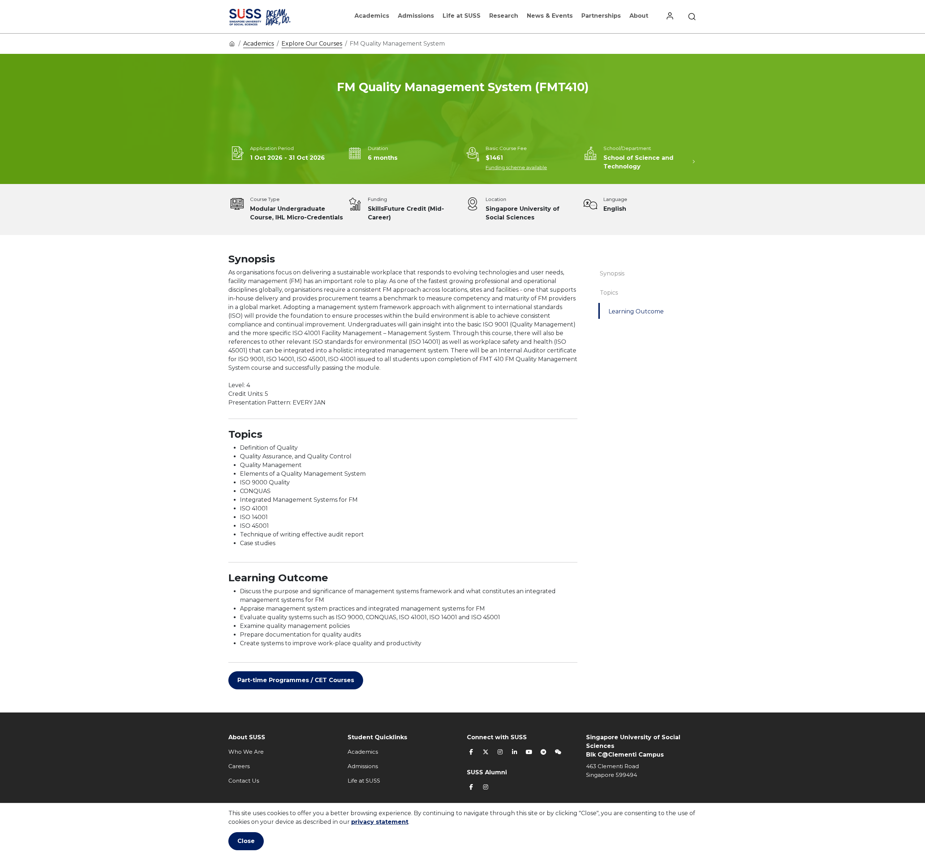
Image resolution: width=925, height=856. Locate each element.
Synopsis (612, 273)
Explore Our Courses (311, 43)
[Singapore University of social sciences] (272, 16)
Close (246, 841)
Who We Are (246, 751)
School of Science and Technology (638, 162)
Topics (609, 292)
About (638, 15)
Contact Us (243, 780)
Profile (670, 16)
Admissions (416, 15)
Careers (239, 766)
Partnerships (601, 15)
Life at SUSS (462, 15)
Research (503, 15)
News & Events (550, 15)
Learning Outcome (636, 311)
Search (692, 16)
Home (232, 43)
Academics (371, 15)
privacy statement (379, 821)
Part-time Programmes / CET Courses (295, 680)
